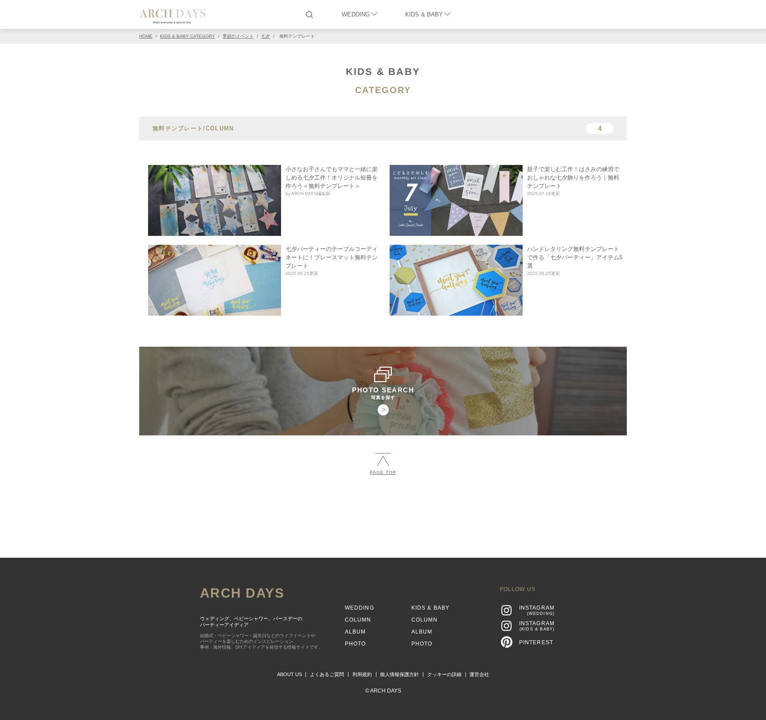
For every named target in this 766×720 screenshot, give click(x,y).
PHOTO (355, 644)
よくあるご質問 (327, 674)
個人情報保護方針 (399, 674)
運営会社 (479, 674)
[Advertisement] (383, 512)
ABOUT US (289, 674)
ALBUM (355, 632)
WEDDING (356, 14)
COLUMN (358, 620)
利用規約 (362, 674)
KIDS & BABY (424, 14)
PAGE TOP (383, 472)
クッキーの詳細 (444, 674)
